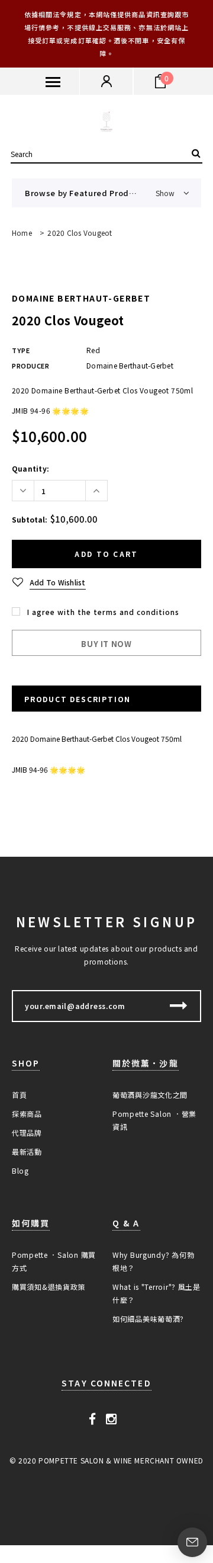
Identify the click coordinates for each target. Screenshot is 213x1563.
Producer (30, 365)
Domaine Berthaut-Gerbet (81, 298)
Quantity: (30, 468)
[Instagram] (111, 1418)
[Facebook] (92, 1418)
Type (21, 350)
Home (22, 233)
